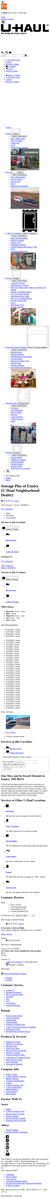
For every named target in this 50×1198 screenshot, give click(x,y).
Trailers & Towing (12, 529)
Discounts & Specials (14, 1064)
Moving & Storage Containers (21, 1027)
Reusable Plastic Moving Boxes (18, 1031)
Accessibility (11, 1003)
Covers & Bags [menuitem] (16, 359)
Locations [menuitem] (12, 66)
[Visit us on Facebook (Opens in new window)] (7, 1138)
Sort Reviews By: (8, 915)
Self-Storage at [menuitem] (19, 285)
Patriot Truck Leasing (14, 1060)
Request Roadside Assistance (15, 974)
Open (3, 17)
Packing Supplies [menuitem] (17, 354)
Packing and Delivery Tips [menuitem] (24, 247)
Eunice (8, 478)
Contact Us (10, 990)
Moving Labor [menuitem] (11, 403)
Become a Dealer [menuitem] (12, 64)
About (11, 1074)
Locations (13, 1185)
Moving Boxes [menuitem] (16, 352)
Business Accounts (13, 1042)
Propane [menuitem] (9, 453)
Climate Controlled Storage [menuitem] (21, 292)
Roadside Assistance (13, 992)
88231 (8, 480)
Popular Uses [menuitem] (16, 243)
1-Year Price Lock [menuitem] (13, 60)
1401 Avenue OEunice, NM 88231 (8, 567)
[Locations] (10, 53)
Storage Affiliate (12, 1130)
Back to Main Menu (19, 136)
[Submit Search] (26, 55)
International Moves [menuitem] (18, 245)
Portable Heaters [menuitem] (17, 464)
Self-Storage (10, 811)
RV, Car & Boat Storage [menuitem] (20, 294)
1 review (15, 501)
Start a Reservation (18, 177)
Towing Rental (11, 1022)
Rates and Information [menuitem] (19, 238)
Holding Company (16, 1076)
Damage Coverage (13, 1053)
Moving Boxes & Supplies (16, 1050)
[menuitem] (30, 177)
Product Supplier (12, 1116)
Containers (29, 233)
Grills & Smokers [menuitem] (17, 462)
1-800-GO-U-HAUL (14, 962)
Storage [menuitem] (9, 278)
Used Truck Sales (12, 1048)
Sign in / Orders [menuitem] (14, 75)
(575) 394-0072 (7, 509)
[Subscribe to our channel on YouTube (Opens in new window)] (7, 1155)
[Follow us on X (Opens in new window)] (7, 1152)
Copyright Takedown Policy (17, 1181)
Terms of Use (11, 1179)
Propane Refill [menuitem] (16, 457)
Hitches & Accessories (14, 1044)
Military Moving (12, 1079)
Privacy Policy (11, 1177)
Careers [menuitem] (9, 62)
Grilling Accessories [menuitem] (18, 460)
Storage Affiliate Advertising (17, 1132)
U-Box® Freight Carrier (15, 1111)
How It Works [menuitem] (16, 412)
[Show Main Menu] (3, 22)
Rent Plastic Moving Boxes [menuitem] (21, 367)
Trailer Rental (11, 1020)
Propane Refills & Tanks (15, 1055)
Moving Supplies (11, 841)
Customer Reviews (13, 1005)
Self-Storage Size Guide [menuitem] (20, 296)
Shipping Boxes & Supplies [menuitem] (21, 357)
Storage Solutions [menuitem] (17, 365)
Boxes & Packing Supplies (37, 347)
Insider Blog (14, 1087)
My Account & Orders (14, 995)
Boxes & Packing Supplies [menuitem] (16, 347)
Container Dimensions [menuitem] (19, 251)
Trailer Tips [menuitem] (15, 143)
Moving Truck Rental (14, 1016)
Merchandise (11, 1094)
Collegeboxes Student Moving (18, 1058)
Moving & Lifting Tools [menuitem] (20, 361)
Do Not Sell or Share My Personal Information (24, 1183)
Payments (9, 997)
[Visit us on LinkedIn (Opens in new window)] (7, 1149)
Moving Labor (23, 403)
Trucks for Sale (11, 888)
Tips (7, 999)
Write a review (6, 934)
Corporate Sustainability (15, 1081)
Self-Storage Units (13, 1029)
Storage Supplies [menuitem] (17, 307)
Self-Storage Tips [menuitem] (17, 305)
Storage (16, 278)
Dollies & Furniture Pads (15, 1024)
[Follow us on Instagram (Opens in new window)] (7, 1141)
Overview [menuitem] (14, 408)
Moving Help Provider (15, 1114)
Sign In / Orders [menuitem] (12, 71)
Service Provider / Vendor (15, 1118)
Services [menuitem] (14, 415)
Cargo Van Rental (13, 1018)
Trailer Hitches (11, 856)
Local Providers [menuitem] (17, 410)
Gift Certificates (12, 1062)
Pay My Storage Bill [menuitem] (18, 301)
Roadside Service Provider (16, 1120)
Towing (9, 172)
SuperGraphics (11, 1092)
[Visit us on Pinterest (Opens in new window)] (7, 1145)
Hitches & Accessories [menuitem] (19, 147)
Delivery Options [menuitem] (17, 240)
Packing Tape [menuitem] (16, 363)
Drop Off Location (14, 764)
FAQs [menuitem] (13, 145)
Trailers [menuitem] (9, 134)
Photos (11, 518)
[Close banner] (2, 2)
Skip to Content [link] (7, 19)
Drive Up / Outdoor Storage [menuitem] (21, 298)
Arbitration (10, 1175)
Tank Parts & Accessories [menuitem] (20, 468)
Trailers (16, 134)
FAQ (8, 1001)
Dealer (8, 1109)
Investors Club (14, 1085)
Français (9, 978)
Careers (9, 1083)
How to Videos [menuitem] (16, 141)
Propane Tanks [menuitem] (16, 466)
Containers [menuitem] (14, 233)
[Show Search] (7, 52)
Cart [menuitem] (10, 69)
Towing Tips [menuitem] (15, 182)
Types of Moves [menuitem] (17, 417)
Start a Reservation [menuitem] (18, 139)
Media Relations (12, 1090)
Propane (17, 453)
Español (9, 980)
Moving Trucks (11, 540)
